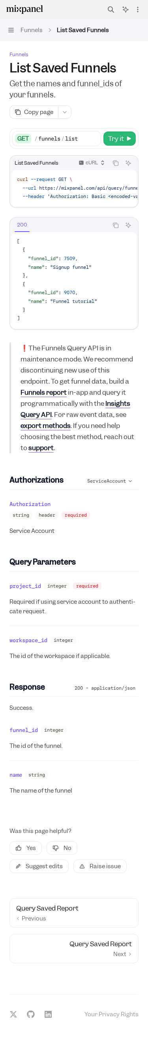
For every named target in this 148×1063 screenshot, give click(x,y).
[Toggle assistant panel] (125, 9)
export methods (46, 425)
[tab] (22, 225)
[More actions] (138, 9)
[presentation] (74, 188)
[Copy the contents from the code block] (116, 163)
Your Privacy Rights (111, 1014)
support (41, 447)
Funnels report (44, 392)
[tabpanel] (74, 280)
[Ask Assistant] (128, 163)
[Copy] (93, 138)
